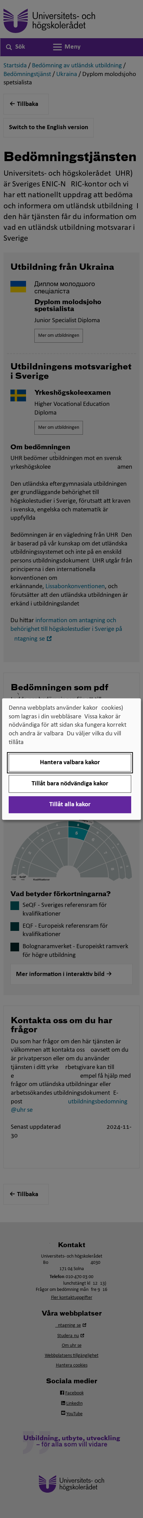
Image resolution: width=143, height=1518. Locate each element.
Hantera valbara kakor (70, 762)
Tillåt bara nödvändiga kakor (70, 784)
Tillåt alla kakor (70, 804)
